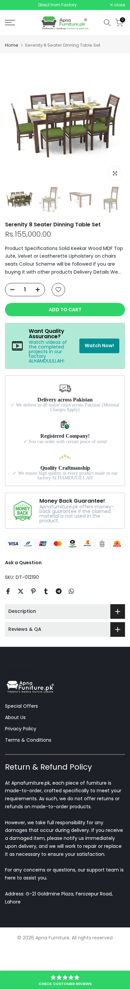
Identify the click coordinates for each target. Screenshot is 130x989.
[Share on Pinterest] (33, 607)
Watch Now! (99, 361)
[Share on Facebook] (8, 607)
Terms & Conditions (28, 756)
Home (11, 61)
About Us (15, 733)
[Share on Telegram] (59, 607)
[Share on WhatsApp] (71, 607)
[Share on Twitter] (21, 607)
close (119, 13)
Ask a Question (23, 579)
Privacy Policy (20, 744)
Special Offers (21, 722)
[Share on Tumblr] (46, 607)
